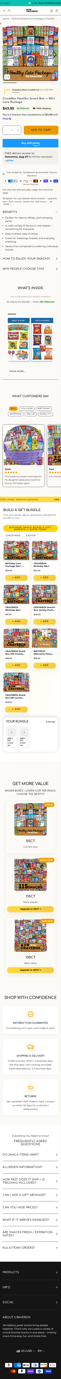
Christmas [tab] (12, 535)
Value (31, 414)
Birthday (44, 408)
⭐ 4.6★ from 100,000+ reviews (34, 3)
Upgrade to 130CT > (30, 970)
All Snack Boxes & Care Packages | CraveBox (33, 18)
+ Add (16, 577)
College (27, 408)
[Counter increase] (18, 130)
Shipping (16, 414)
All (13, 408)
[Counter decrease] (6, 130)
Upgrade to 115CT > (30, 909)
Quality (45, 414)
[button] (4, 10)
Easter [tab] (31, 535)
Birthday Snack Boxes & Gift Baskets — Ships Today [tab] (30, 528)
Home (6, 18)
